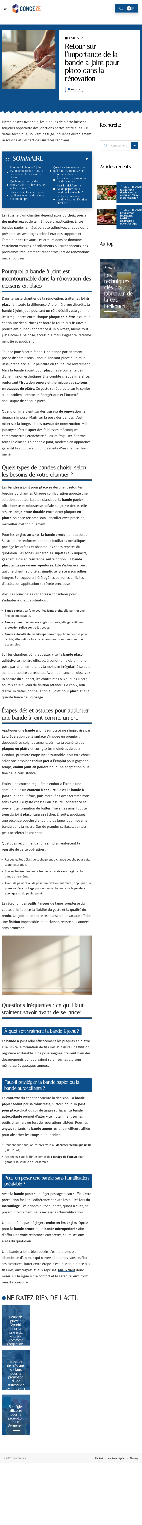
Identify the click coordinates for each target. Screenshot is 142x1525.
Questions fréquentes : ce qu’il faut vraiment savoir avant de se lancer (69, 171)
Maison (75, 89)
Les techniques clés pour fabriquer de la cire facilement (118, 290)
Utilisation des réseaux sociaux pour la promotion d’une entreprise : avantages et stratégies (15, 1377)
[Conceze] (26, 8)
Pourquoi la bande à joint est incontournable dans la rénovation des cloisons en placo (26, 172)
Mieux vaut (66, 1270)
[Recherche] (121, 8)
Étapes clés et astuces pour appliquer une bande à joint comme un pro (27, 195)
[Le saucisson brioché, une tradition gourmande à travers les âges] (106, 217)
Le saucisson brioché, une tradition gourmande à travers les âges (128, 218)
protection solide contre (20, 627)
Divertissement (133, 186)
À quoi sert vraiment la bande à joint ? (71, 179)
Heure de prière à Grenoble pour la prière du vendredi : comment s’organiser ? (15, 1330)
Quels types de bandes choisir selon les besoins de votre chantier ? (27, 185)
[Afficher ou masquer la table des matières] (65, 159)
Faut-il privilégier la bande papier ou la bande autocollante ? (70, 189)
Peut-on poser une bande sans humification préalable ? (72, 199)
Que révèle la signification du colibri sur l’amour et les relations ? (130, 193)
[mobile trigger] (7, 8)
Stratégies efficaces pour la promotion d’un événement (16, 1416)
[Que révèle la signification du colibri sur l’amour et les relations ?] (106, 192)
